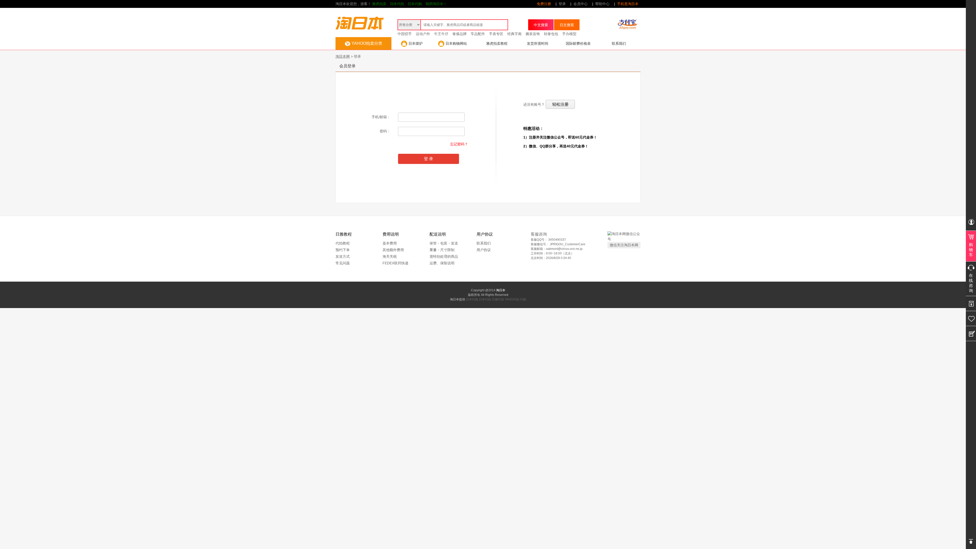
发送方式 (343, 256)
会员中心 (580, 4)
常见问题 (343, 263)
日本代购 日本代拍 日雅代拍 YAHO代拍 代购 (496, 299)
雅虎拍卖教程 (497, 43)
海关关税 (390, 256)
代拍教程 (343, 243)
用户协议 (484, 250)
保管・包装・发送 (444, 243)
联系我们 (619, 43)
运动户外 (423, 34)
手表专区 (496, 34)
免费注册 (544, 4)
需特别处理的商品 (444, 256)
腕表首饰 (533, 34)
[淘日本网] (360, 19)
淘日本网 (343, 56)
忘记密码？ (459, 144)
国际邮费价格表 (578, 43)
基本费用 (390, 243)
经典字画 (514, 34)
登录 (562, 4)
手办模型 (569, 34)
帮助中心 (602, 4)
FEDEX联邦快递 (395, 263)
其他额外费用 (393, 250)
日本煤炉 (415, 43)
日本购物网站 (456, 43)
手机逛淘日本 (627, 4)
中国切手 (405, 34)
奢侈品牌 (459, 34)
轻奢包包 (551, 34)
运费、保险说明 (442, 263)
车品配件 (478, 34)
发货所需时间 (537, 43)
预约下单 (343, 250)
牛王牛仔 (441, 34)
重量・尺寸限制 (442, 250)
